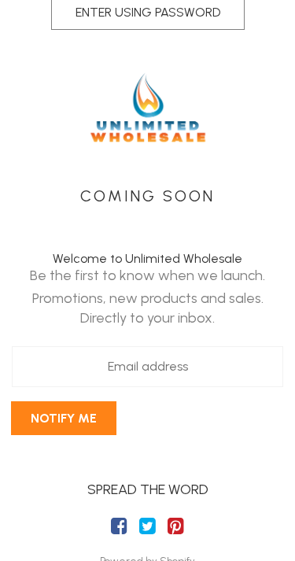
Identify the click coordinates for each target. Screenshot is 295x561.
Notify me (64, 418)
